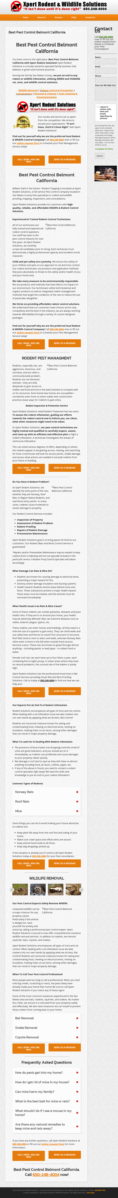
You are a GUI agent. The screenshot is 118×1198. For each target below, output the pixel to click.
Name (98, 57)
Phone (98, 76)
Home (25, 17)
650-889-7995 (100, 1190)
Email (97, 66)
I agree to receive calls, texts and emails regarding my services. (106, 113)
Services (58, 17)
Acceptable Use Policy (104, 149)
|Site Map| (90, 1193)
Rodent (44, 90)
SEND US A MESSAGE (65, 159)
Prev (12, 890)
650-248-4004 (106, 36)
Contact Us (90, 17)
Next (81, 890)
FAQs (73, 17)
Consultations (24, 93)
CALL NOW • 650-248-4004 (28, 160)
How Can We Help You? (105, 85)
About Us (41, 17)
